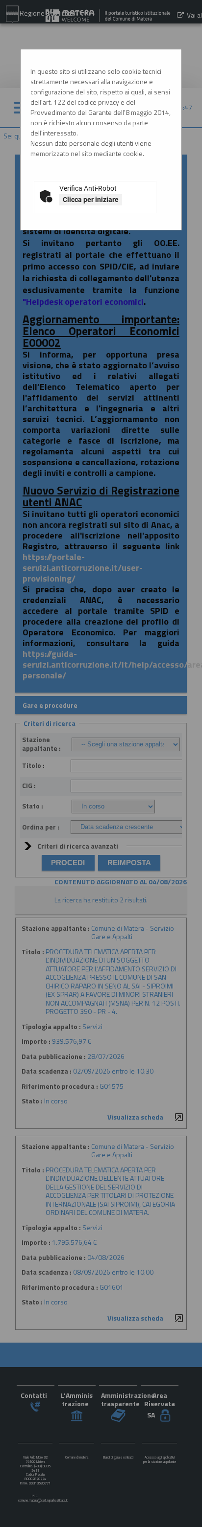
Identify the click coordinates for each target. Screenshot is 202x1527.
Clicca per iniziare (91, 199)
